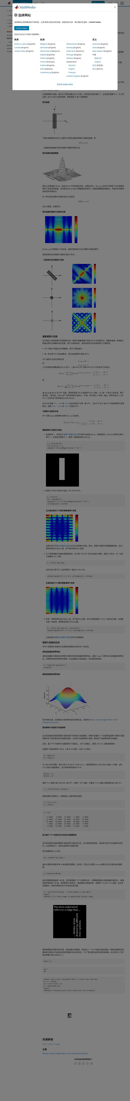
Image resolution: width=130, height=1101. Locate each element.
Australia (96, 44)
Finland (43, 58)
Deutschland (45, 51)
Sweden (69, 58)
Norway (69, 47)
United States (20, 51)
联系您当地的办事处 (65, 84)
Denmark (44, 47)
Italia (42, 69)
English (72, 69)
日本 (94, 65)
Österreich (70, 51)
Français (72, 72)
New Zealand (98, 51)
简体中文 (98, 58)
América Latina (20, 44)
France (43, 62)
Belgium (43, 44)
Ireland (43, 65)
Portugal (70, 54)
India (94, 47)
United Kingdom (73, 76)
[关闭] (115, 7)
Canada (17, 47)
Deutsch (72, 65)
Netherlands (71, 44)
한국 (94, 69)
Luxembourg (45, 72)
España (43, 54)
